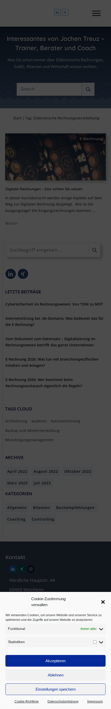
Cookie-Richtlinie (26, 701)
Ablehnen (56, 675)
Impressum (95, 701)
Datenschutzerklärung (62, 701)
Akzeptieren (55, 661)
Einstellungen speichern (56, 689)
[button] (103, 602)
